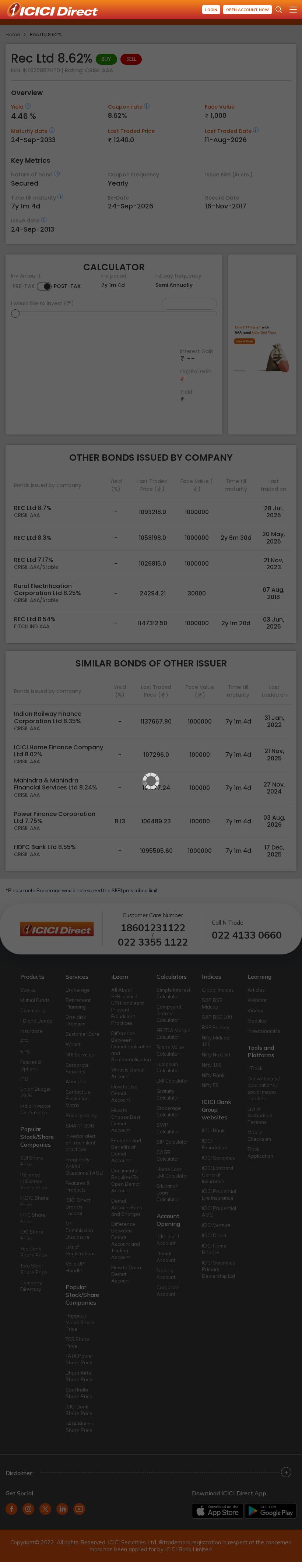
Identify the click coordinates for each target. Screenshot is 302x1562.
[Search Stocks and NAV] (278, 9)
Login (211, 9)
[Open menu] (293, 9)
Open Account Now (247, 9)
